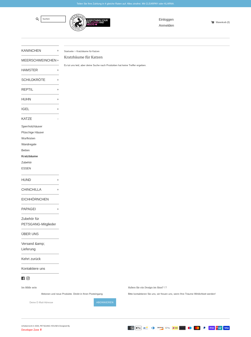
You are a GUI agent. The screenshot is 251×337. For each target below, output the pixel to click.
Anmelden (166, 25)
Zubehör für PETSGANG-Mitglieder (38, 221)
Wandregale (28, 144)
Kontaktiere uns (33, 268)
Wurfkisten (28, 138)
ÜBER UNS (30, 234)
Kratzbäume (29, 156)
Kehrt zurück (31, 259)
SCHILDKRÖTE (40, 80)
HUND (40, 180)
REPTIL (40, 89)
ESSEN (26, 168)
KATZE (40, 119)
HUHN (40, 99)
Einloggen (166, 19)
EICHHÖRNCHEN (35, 199)
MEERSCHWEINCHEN (40, 60)
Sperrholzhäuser (31, 126)
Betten (25, 150)
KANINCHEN (40, 50)
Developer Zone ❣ (31, 329)
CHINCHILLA (40, 189)
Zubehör (26, 162)
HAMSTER (40, 70)
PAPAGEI (40, 209)
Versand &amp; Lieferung (33, 246)
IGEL (40, 109)
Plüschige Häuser (32, 132)
